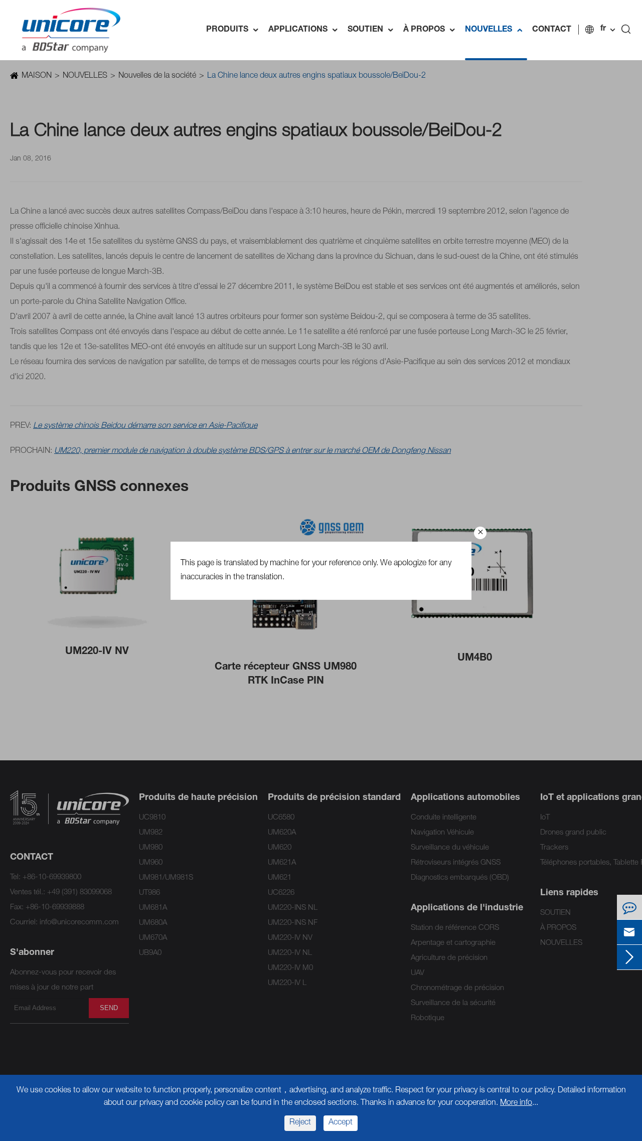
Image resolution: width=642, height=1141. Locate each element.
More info (516, 1103)
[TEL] (629, 907)
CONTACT (551, 30)
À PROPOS (431, 30)
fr (603, 29)
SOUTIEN (373, 30)
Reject (300, 1123)
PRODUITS (234, 30)
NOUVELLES (496, 30)
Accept (341, 1123)
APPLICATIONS (305, 30)
